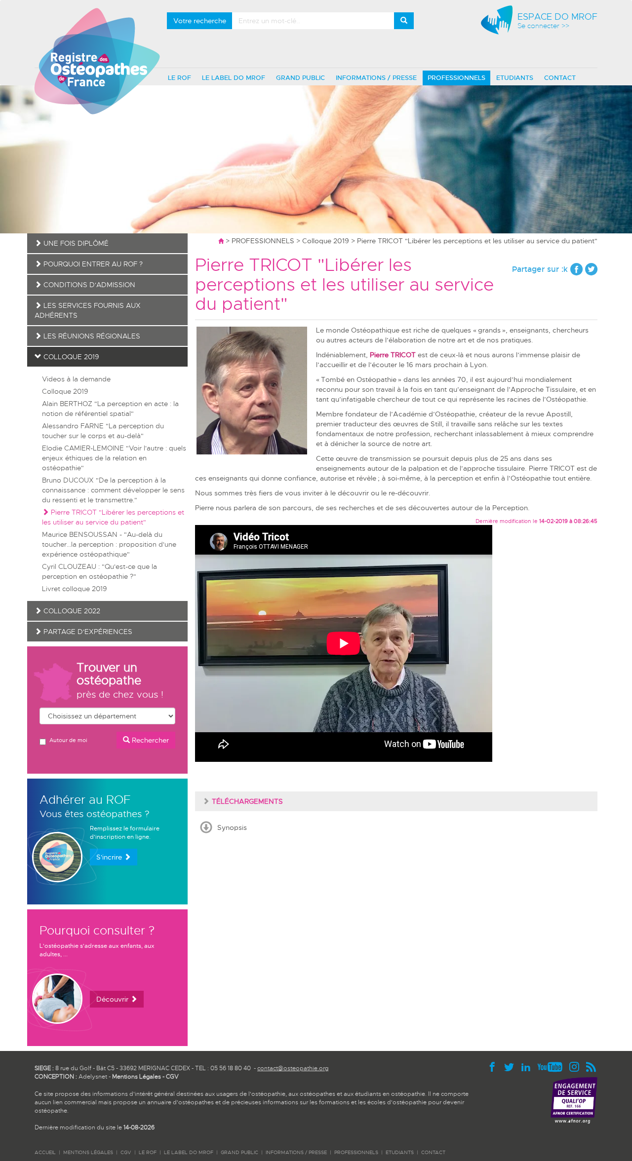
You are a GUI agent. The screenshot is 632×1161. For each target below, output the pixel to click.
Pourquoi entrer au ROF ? (92, 264)
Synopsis (232, 827)
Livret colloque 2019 (74, 588)
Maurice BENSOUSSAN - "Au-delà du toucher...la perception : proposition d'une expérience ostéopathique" (109, 544)
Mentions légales (88, 1152)
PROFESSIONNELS (456, 78)
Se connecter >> (543, 26)
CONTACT (560, 78)
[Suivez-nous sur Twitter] (511, 1066)
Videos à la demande (76, 379)
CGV (172, 1077)
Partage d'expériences (86, 631)
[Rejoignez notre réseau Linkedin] (528, 1066)
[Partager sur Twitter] (591, 269)
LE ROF (179, 78)
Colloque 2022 (70, 610)
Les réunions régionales (90, 336)
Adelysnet (93, 1077)
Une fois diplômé (75, 243)
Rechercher (149, 740)
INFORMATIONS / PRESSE (376, 78)
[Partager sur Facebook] (576, 269)
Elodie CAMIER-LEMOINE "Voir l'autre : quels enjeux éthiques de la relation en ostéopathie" (114, 458)
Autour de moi (68, 740)
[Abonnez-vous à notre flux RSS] (591, 1066)
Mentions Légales (136, 1077)
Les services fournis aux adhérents (88, 310)
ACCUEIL (45, 1152)
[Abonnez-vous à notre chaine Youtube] (552, 1066)
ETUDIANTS (514, 78)
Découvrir (113, 999)
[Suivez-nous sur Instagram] (576, 1066)
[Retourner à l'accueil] (221, 240)
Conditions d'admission (88, 284)
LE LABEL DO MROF (233, 78)
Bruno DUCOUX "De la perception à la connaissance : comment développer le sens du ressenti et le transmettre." (113, 490)
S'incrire (110, 857)
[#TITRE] (97, 60)
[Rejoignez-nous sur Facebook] (494, 1066)
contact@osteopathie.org (292, 1068)
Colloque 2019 (325, 240)
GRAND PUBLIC (300, 78)
